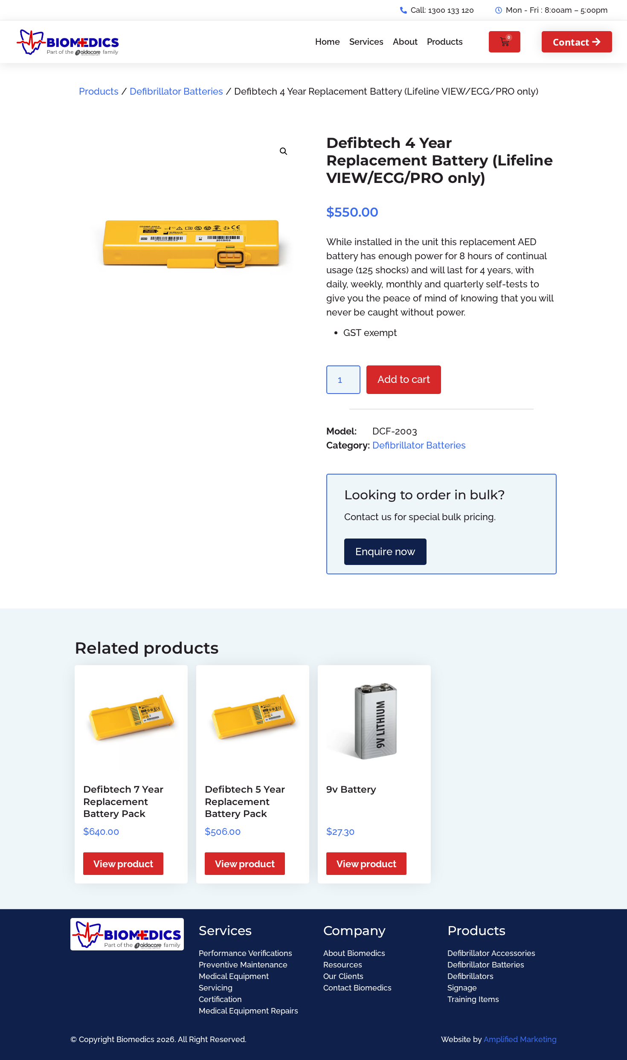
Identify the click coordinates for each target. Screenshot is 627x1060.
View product (123, 863)
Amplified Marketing (520, 1039)
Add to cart (403, 379)
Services (366, 42)
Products (445, 42)
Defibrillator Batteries (176, 91)
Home (327, 42)
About (405, 42)
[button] (283, 151)
